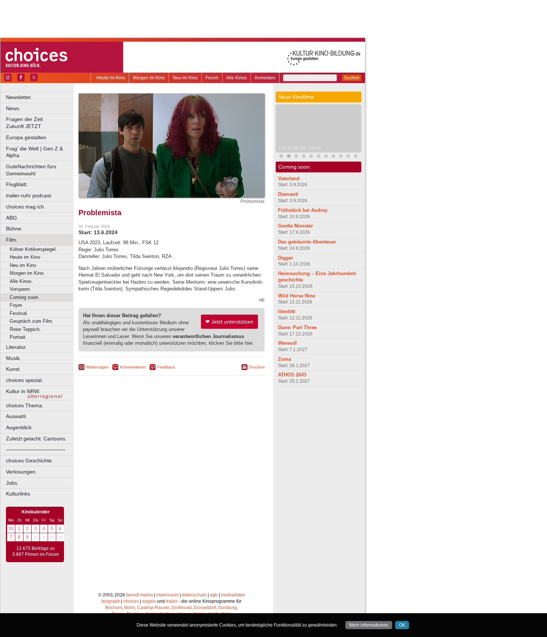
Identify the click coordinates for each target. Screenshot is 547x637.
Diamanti (288, 194)
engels (149, 601)
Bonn (129, 607)
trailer (171, 601)
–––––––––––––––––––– (35, 449)
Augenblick (19, 427)
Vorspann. (20, 289)
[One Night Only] (281, 157)
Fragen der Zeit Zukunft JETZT (40, 122)
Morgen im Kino (149, 77)
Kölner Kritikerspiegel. (33, 249)
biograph (111, 601)
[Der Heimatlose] (355, 157)
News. (13, 108)
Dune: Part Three (297, 327)
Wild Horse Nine (296, 296)
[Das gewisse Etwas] (318, 157)
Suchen (351, 77)
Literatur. (16, 347)
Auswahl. (16, 416)
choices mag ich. (25, 207)
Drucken (257, 367)
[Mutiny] (303, 157)
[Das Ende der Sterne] (288, 157)
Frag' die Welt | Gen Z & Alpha (34, 152)
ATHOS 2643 (292, 375)
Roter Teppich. (25, 329)
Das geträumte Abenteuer (307, 242)
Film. (11, 240)
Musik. (13, 358)
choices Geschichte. (29, 461)
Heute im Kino (110, 77)
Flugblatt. (17, 184)
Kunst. (13, 369)
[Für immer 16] (348, 157)
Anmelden (265, 77)
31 (11, 528)
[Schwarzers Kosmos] (341, 157)
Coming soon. (24, 297)
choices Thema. (25, 405)
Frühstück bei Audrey (302, 210)
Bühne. (14, 229)
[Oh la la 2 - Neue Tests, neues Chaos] (296, 157)
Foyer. (16, 305)
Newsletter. (19, 97)
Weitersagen (97, 367)
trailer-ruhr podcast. (29, 195)
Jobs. (12, 483)
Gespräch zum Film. (32, 321)
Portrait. (18, 337)
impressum (167, 595)
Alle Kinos (236, 77)
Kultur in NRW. (23, 391)
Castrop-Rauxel (153, 607)
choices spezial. (24, 380)
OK (402, 625)
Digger (285, 258)
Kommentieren (133, 367)
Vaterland (289, 178)
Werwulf (287, 343)
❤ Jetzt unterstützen (229, 322)
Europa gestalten (26, 137)
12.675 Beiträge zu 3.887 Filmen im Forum (35, 551)
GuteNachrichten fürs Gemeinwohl (31, 169)
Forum (211, 77)
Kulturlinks (18, 494)
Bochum (113, 607)
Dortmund (182, 607)
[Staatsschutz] (333, 157)
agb (214, 595)
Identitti (286, 311)
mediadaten (233, 595)
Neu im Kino (185, 77)
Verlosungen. (21, 472)
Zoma (284, 359)
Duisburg (227, 607)
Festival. (19, 313)
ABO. (12, 218)
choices (131, 601)
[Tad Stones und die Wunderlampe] (311, 157)
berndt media (139, 595)
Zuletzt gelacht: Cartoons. (36, 439)
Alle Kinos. (21, 281)
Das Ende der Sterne (300, 148)
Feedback (166, 367)
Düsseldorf (205, 607)
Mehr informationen (368, 625)
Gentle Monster (295, 226)
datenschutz (194, 595)
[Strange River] (326, 157)
